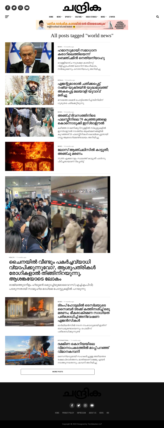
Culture (78, 16)
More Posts (57, 372)
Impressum (81, 412)
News (59, 16)
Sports (68, 16)
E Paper (112, 16)
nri (108, 412)
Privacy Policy (68, 412)
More (103, 16)
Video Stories (91, 16)
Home (51, 16)
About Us (92, 412)
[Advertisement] (138, 148)
